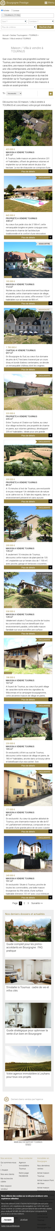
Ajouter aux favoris (50, 171)
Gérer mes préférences (10, 1226)
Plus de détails (28, 171)
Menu (50, 2)
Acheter (6, 11)
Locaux (16, 11)
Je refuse (24, 1220)
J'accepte (8, 1220)
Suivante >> (37, 903)
